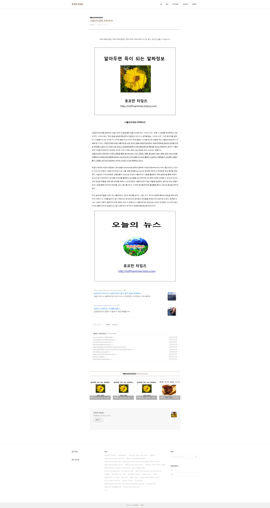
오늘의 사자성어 (128, 480)
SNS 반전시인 (147, 474)
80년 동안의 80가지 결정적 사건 (102, 342)
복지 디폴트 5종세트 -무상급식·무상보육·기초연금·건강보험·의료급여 (112, 349)
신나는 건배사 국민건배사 (112, 480)
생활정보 (95, 333)
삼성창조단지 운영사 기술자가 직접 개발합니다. (112, 311)
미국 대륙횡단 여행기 (139, 468)
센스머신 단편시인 (110, 455)
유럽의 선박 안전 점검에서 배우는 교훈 (104, 354)
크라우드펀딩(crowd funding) (101, 359)
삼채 (155, 474)
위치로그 (185, 4)
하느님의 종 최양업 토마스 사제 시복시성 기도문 (119, 471)
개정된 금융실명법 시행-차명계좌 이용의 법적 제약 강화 (109, 347)
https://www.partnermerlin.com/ (105, 305)
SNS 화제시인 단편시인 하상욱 (150, 477)
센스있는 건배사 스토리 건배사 (139, 455)
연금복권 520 (151, 484)
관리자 (142, 505)
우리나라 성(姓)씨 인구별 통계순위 (102, 337)
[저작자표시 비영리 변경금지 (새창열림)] (115, 325)
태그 (167, 4)
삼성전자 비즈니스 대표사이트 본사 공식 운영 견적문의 (117, 293)
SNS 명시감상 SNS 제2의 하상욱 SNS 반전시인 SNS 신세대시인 (124, 484)
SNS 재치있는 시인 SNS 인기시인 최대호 (117, 468)
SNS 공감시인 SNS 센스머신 (114, 465)
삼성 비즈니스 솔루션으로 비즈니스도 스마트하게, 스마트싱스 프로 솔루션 (122, 296)
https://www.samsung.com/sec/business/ (108, 290)
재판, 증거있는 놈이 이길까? (101, 352)
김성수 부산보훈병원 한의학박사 (136, 458)
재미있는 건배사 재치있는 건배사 (155, 465)
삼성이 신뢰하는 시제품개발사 (107, 308)
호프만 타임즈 (77, 4)
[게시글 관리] (100, 324)
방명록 (194, 4)
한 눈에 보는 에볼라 (98, 356)
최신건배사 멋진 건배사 (119, 474)
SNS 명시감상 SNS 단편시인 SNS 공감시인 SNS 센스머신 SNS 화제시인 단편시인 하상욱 (132, 461)
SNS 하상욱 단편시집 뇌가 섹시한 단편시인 (149, 471)
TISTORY (135, 505)
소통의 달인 (139, 480)
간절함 (107, 474)
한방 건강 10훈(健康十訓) (113, 487)
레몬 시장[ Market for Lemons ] (102, 344)
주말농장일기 (123, 455)
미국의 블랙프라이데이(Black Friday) (103, 339)
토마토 (153, 455)
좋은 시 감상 (134, 477)
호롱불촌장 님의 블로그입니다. (102, 415)
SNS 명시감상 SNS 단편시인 (134, 465)
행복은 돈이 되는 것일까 (112, 477)
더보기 (106, 490)
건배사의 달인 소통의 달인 (131, 487)
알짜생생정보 (102, 333)
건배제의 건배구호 (134, 474)
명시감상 (125, 477)
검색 (196, 457)
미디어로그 (176, 4)
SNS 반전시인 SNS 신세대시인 (114, 458)
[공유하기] (98, 324)
